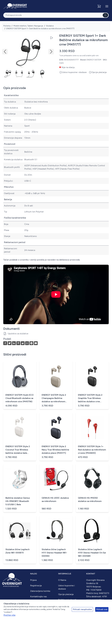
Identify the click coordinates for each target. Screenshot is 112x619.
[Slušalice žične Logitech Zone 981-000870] (19, 530)
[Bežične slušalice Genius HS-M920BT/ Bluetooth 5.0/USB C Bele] (19, 479)
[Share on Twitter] (9, 343)
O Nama (62, 580)
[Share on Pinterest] (18, 343)
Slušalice (50, 26)
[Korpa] (99, 6)
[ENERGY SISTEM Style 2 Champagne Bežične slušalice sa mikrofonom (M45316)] (55, 376)
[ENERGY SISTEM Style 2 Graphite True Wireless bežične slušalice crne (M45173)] (92, 376)
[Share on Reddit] (23, 343)
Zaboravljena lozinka (40, 591)
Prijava (33, 580)
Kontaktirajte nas (38, 596)
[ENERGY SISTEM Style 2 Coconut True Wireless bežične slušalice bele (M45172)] (19, 427)
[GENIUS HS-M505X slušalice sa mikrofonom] (92, 479)
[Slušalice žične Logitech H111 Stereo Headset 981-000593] (55, 530)
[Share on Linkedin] (14, 343)
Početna (7, 26)
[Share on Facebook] (5, 343)
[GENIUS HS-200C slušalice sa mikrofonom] (55, 479)
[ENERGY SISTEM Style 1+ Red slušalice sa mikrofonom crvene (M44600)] (92, 427)
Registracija (36, 585)
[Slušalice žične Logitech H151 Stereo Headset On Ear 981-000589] (92, 530)
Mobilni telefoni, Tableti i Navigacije (28, 26)
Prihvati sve (101, 609)
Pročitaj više (9, 615)
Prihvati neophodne (82, 609)
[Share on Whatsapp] (27, 343)
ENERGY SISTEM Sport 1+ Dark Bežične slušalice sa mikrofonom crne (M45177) (40, 28)
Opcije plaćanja (65, 594)
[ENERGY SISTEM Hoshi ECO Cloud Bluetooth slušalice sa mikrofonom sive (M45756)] (19, 376)
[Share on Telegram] (31, 343)
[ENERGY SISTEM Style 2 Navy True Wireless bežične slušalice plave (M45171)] (55, 427)
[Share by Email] (36, 343)
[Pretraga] (105, 15)
